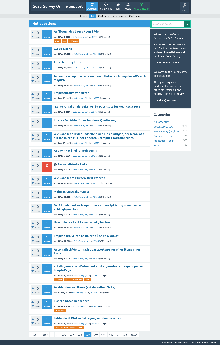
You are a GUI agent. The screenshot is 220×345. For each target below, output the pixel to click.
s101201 (96, 85)
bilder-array (77, 279)
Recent (83, 16)
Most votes (103, 16)
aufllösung (73, 41)
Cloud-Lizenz (63, 48)
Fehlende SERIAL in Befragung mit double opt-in (87, 318)
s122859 (96, 197)
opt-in (81, 327)
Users (128, 8)
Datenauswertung (164, 136)
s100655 (95, 98)
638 (80, 334)
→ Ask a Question (165, 100)
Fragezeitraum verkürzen (71, 93)
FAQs (157, 145)
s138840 (95, 275)
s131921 (95, 37)
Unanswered (105, 8)
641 (103, 334)
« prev (44, 334)
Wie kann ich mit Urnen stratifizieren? (80, 178)
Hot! (92, 16)
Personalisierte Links (72, 164)
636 (64, 334)
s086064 (94, 293)
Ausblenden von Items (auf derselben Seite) (84, 287)
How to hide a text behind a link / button (82, 222)
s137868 (96, 241)
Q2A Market (211, 342)
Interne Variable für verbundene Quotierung (85, 120)
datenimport (60, 310)
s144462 (96, 68)
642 (111, 334)
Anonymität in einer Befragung (75, 150)
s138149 (96, 54)
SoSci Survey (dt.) (80, 37)
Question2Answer (180, 342)
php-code (58, 279)
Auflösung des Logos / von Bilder (77, 31)
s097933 (95, 112)
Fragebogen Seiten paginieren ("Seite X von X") (87, 236)
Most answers (119, 16)
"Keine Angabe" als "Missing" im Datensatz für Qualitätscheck (97, 106)
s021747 (96, 126)
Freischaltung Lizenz (68, 62)
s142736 (95, 156)
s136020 (95, 306)
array (67, 279)
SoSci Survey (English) (166, 131)
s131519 (96, 227)
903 (125, 334)
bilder (57, 41)
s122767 (95, 215)
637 (72, 334)
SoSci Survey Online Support (58, 6)
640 (95, 334)
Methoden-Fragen (82, 183)
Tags (118, 8)
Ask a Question (141, 8)
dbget (87, 279)
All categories (161, 122)
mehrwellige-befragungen (65, 327)
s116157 (95, 170)
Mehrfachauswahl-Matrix (71, 191)
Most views (134, 16)
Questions (92, 8)
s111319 (97, 183)
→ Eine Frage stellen (166, 62)
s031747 (95, 323)
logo (64, 41)
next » (134, 334)
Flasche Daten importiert (71, 301)
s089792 (95, 259)
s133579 (95, 143)
